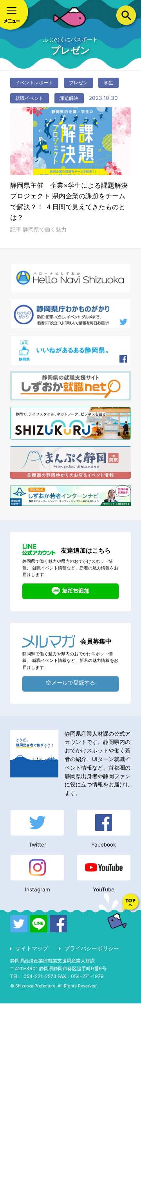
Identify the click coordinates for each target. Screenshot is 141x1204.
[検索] (126, 15)
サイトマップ (31, 948)
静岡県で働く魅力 (45, 229)
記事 (16, 229)
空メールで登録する (70, 682)
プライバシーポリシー (91, 948)
